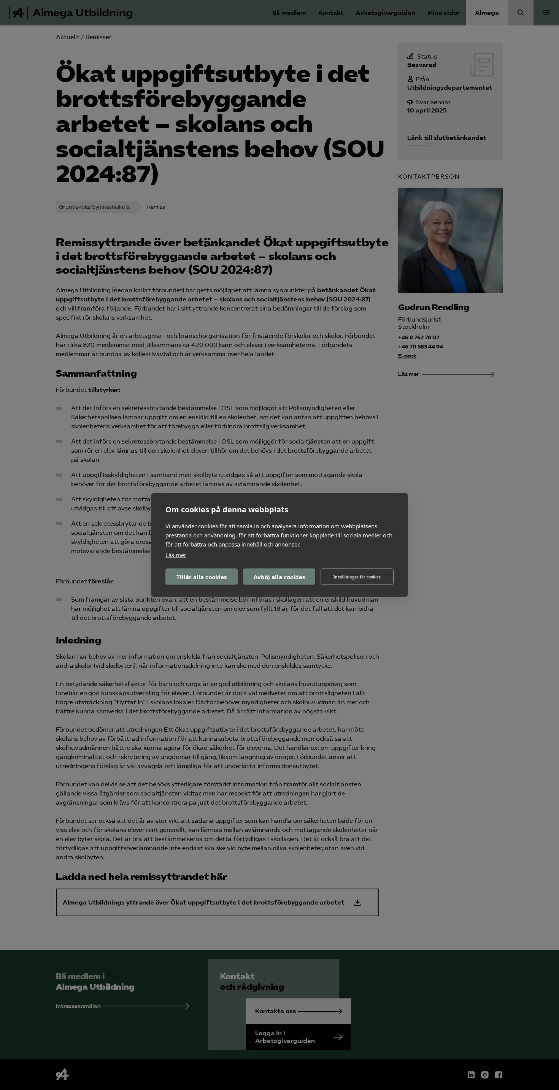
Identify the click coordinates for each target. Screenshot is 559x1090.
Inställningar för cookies (357, 576)
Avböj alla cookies (279, 576)
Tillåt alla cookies (201, 576)
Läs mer (175, 555)
